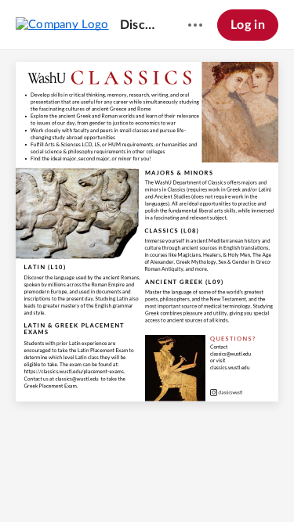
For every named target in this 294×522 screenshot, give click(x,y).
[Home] (62, 24)
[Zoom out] (105, 483)
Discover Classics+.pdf (139, 25)
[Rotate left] (190, 483)
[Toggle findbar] (74, 483)
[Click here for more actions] (195, 25)
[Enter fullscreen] (220, 483)
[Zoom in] (159, 483)
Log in (247, 25)
